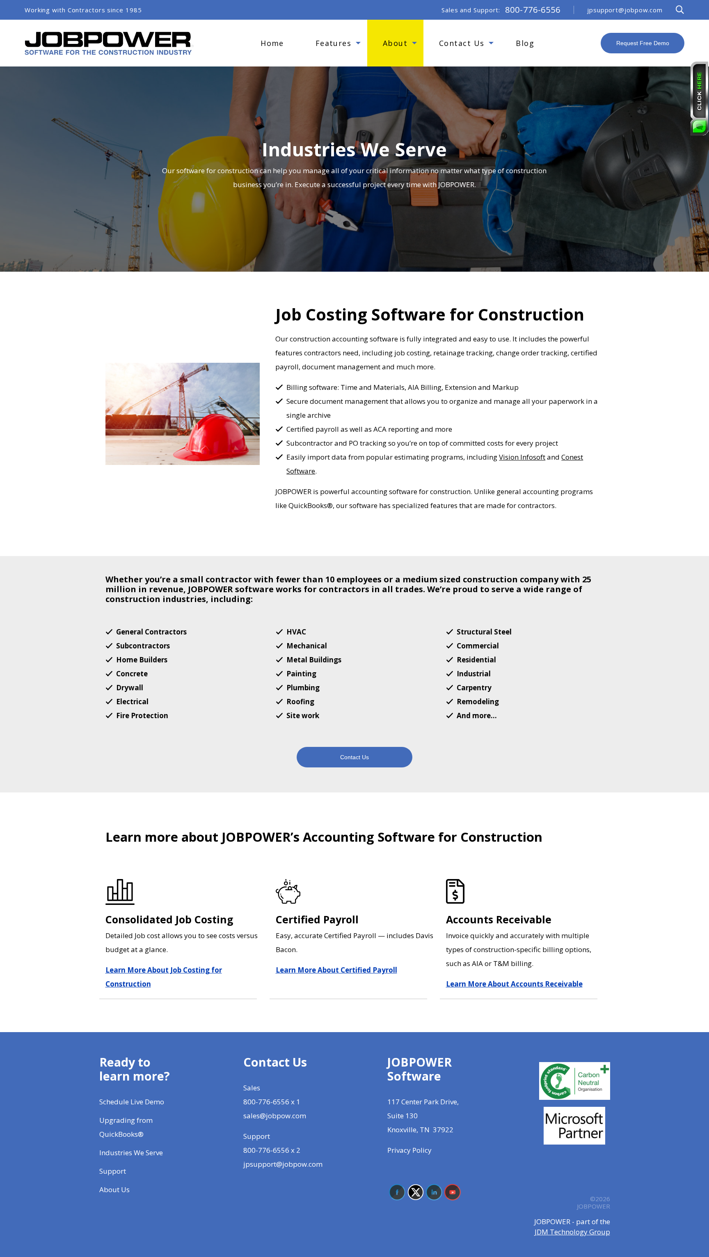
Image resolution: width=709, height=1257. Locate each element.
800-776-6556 (532, 10)
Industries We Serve (131, 1152)
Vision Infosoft (522, 457)
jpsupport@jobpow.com (625, 10)
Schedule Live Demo (132, 1101)
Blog (525, 43)
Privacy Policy (409, 1150)
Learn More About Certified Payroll (336, 970)
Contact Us (461, 43)
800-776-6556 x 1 (271, 1101)
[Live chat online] (699, 98)
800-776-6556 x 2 (271, 1150)
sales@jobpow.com (274, 1115)
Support (112, 1171)
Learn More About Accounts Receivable (514, 984)
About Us (115, 1189)
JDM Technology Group (572, 1231)
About (395, 43)
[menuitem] (272, 43)
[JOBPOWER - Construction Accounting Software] (109, 42)
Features (334, 43)
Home (272, 43)
